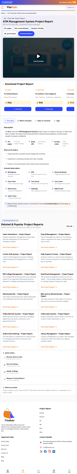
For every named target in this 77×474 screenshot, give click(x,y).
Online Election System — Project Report (18, 314)
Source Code (5, 445)
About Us (4, 449)
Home (3, 13)
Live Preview (11, 34)
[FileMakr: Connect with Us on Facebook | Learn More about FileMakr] (46, 451)
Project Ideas (5, 441)
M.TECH (42, 417)
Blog (2, 457)
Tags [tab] (58, 121)
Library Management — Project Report (55, 334)
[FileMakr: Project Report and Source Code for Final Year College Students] (42, 451)
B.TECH (42, 413)
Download (19, 109)
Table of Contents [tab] (43, 121)
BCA (41, 428)
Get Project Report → (11, 247)
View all (69, 226)
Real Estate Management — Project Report (57, 274)
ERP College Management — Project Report (19, 274)
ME (40, 424)
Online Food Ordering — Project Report (17, 334)
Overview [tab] (10, 121)
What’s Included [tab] (25, 121)
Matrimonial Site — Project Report (16, 294)
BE (40, 421)
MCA (41, 432)
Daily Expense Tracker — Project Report (56, 254)
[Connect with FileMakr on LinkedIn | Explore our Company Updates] (54, 451)
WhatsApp (50, 109)
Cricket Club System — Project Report (17, 254)
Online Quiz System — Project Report (55, 314)
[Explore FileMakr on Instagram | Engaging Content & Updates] (50, 451)
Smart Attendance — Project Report (17, 234)
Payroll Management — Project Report (55, 234)
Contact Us (70, 7)
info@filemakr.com (48, 447)
